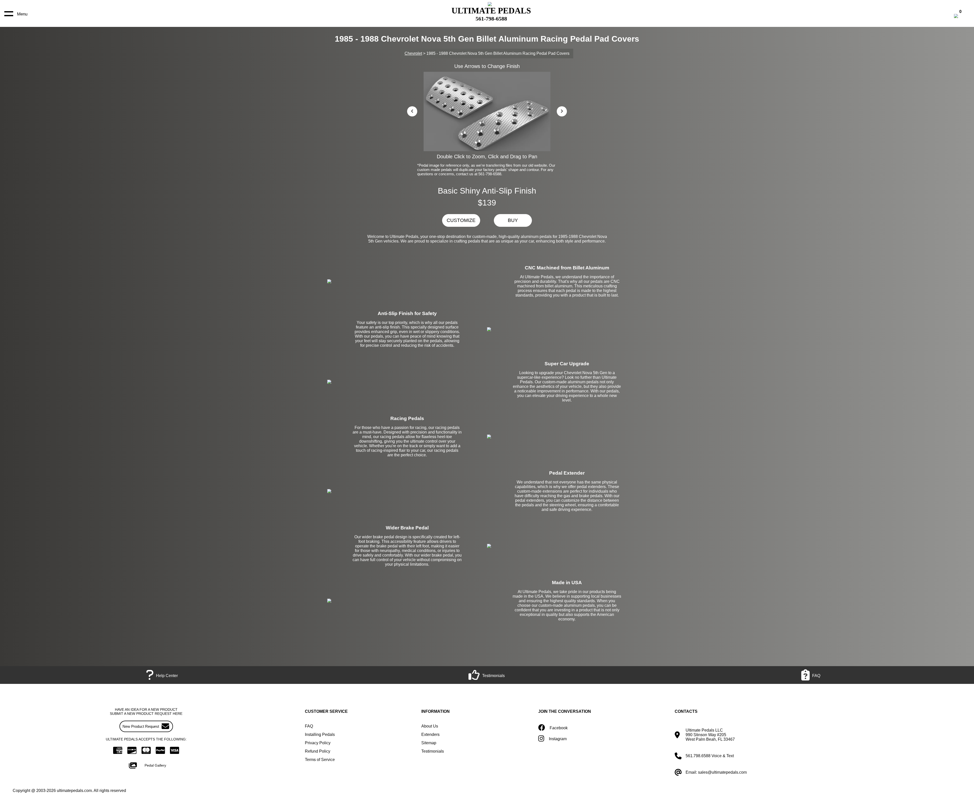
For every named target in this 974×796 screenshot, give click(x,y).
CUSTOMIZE (461, 220)
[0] (961, 16)
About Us (429, 726)
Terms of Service (320, 759)
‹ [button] (412, 110)
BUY (513, 220)
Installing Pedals (320, 734)
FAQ (309, 726)
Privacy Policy (318, 743)
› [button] (562, 110)
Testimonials (432, 751)
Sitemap (428, 743)
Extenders (430, 734)
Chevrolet (413, 53)
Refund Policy (317, 751)
